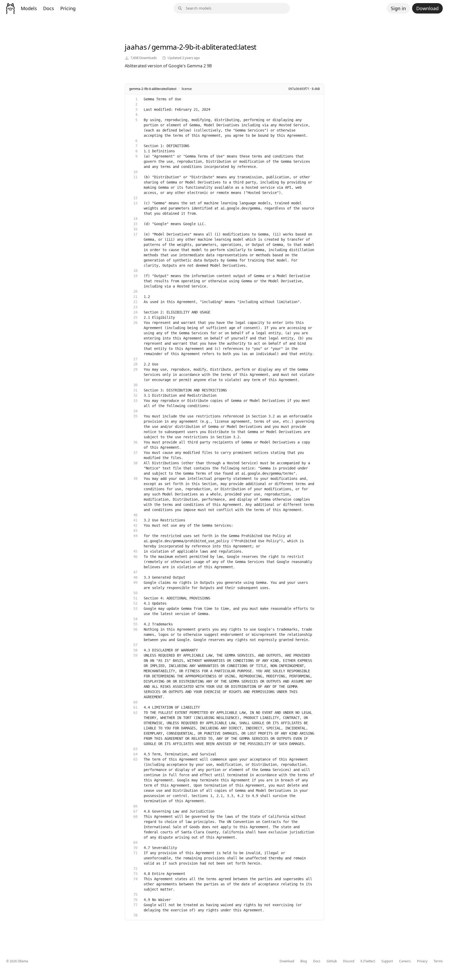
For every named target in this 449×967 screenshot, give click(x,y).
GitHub (332, 961)
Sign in (398, 8)
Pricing (68, 8)
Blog (303, 961)
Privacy (422, 961)
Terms (438, 961)
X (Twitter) (367, 961)
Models (29, 8)
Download (427, 8)
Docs (48, 8)
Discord (348, 961)
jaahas (136, 47)
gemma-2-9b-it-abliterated (194, 47)
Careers (405, 961)
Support (387, 961)
